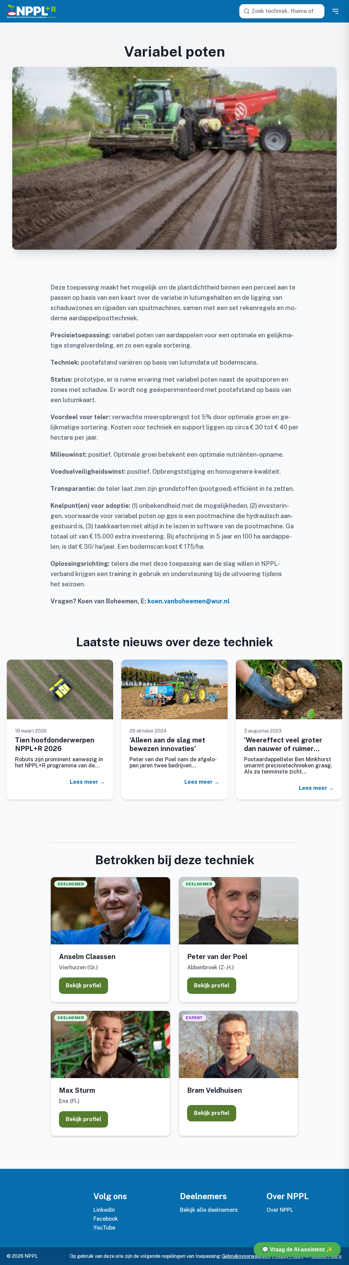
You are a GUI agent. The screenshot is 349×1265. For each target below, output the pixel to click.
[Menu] (335, 11)
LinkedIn (104, 1210)
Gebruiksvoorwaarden (246, 1256)
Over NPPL (280, 1210)
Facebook (105, 1219)
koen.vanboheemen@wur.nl (189, 601)
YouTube (104, 1227)
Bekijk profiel (83, 985)
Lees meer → (87, 782)
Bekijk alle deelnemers (209, 1210)
